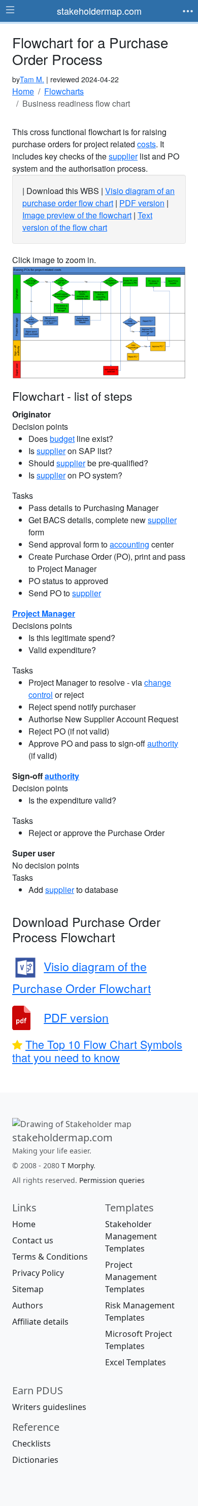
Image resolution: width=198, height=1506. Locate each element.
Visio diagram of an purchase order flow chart (98, 197)
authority (162, 743)
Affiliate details (40, 1321)
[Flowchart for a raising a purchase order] (99, 321)
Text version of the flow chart (87, 221)
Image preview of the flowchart (76, 215)
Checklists (31, 1443)
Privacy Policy (38, 1272)
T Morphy (77, 1165)
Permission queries (112, 1179)
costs (146, 144)
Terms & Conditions (50, 1256)
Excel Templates (135, 1361)
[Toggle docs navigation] (10, 10)
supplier (123, 156)
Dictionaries (35, 1459)
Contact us (32, 1239)
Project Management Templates (131, 1276)
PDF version (141, 203)
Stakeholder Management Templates (131, 1236)
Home (24, 1223)
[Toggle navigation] (188, 11)
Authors (27, 1304)
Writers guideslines (49, 1406)
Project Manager (43, 613)
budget (62, 438)
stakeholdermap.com (99, 10)
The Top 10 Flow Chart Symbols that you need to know (97, 1050)
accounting (129, 544)
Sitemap (28, 1288)
